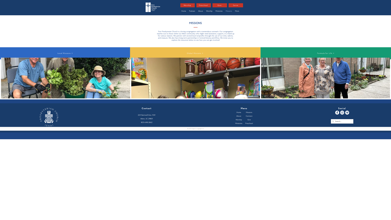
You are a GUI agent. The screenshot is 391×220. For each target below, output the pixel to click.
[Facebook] (337, 113)
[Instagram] (342, 113)
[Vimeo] (347, 113)
